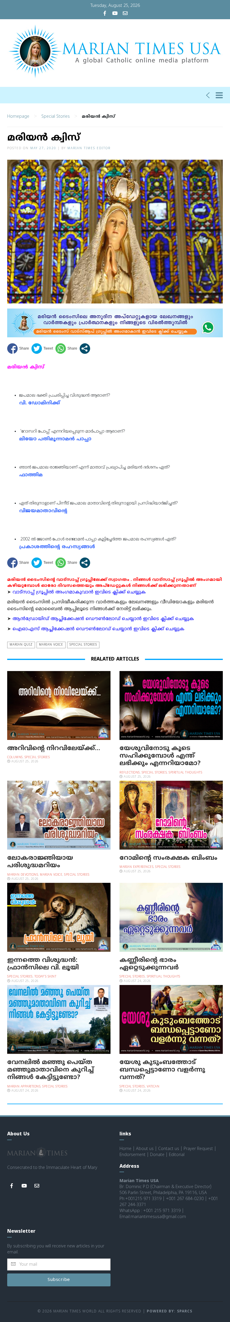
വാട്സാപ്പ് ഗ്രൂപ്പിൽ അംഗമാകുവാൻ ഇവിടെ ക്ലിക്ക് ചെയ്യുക (79, 592)
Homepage (18, 116)
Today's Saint (45, 977)
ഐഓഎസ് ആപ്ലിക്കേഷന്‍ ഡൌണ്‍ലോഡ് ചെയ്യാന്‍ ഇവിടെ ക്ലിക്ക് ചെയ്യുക (98, 629)
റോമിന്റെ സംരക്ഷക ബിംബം (168, 858)
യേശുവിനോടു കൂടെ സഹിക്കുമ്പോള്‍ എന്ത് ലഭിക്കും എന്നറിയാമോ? (160, 756)
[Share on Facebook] (18, 348)
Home (125, 1149)
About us (145, 1149)
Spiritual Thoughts (185, 773)
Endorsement (132, 1155)
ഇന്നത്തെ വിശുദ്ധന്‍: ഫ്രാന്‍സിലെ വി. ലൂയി (43, 964)
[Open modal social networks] (85, 348)
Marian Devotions (22, 875)
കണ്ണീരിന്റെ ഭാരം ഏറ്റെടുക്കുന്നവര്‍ (149, 964)
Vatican (153, 1087)
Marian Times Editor (89, 148)
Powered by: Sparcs (169, 1311)
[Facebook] (104, 13)
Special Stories (55, 116)
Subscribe (59, 1280)
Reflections (129, 773)
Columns (15, 757)
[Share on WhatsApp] (66, 348)
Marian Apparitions (23, 1087)
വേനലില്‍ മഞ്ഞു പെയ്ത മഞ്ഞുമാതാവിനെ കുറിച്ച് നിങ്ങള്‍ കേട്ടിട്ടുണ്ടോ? (50, 1070)
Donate (157, 1155)
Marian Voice (51, 645)
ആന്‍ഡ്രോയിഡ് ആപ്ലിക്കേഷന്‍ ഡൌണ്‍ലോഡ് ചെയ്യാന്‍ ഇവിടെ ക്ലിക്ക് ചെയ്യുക (103, 619)
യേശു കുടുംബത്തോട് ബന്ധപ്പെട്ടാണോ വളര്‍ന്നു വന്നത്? (162, 1070)
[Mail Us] (125, 13)
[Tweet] (42, 348)
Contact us (168, 1149)
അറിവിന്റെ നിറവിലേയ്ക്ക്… (53, 749)
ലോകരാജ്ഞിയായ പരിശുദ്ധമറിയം (40, 862)
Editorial (176, 1155)
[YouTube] (115, 13)
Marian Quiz (21, 645)
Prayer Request (198, 1149)
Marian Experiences (136, 867)
